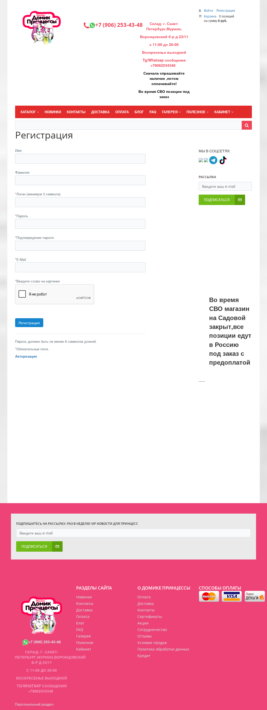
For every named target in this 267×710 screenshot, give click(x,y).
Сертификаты (149, 616)
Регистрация (225, 10)
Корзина (210, 16)
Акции (143, 623)
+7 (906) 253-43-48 (44, 641)
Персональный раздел (34, 704)
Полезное (84, 642)
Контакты (146, 609)
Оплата (144, 596)
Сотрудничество (152, 629)
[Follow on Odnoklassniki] (206, 159)
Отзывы (144, 636)
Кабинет (83, 649)
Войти (209, 10)
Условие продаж (152, 642)
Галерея (83, 636)
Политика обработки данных (163, 649)
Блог (80, 623)
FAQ (79, 629)
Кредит (143, 655)
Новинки (84, 596)
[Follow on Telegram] (213, 159)
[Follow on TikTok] (223, 159)
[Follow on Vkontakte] (201, 159)
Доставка (145, 603)
